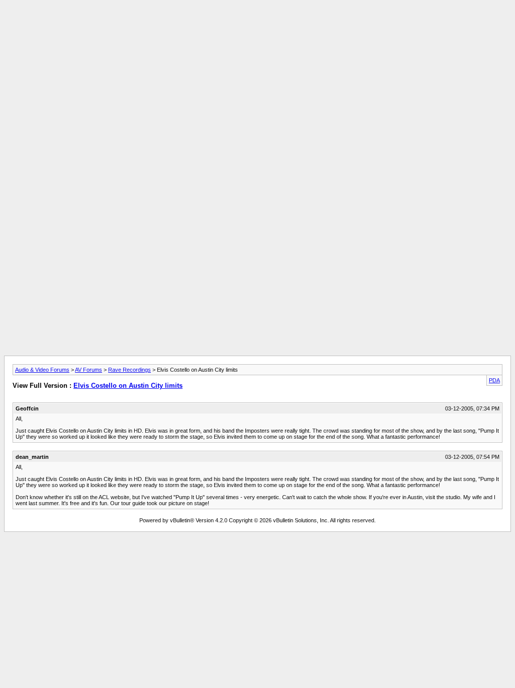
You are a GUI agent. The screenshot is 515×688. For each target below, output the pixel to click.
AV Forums (88, 370)
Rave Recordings (129, 370)
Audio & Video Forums (42, 370)
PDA (494, 380)
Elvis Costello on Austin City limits (128, 385)
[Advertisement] (257, 26)
